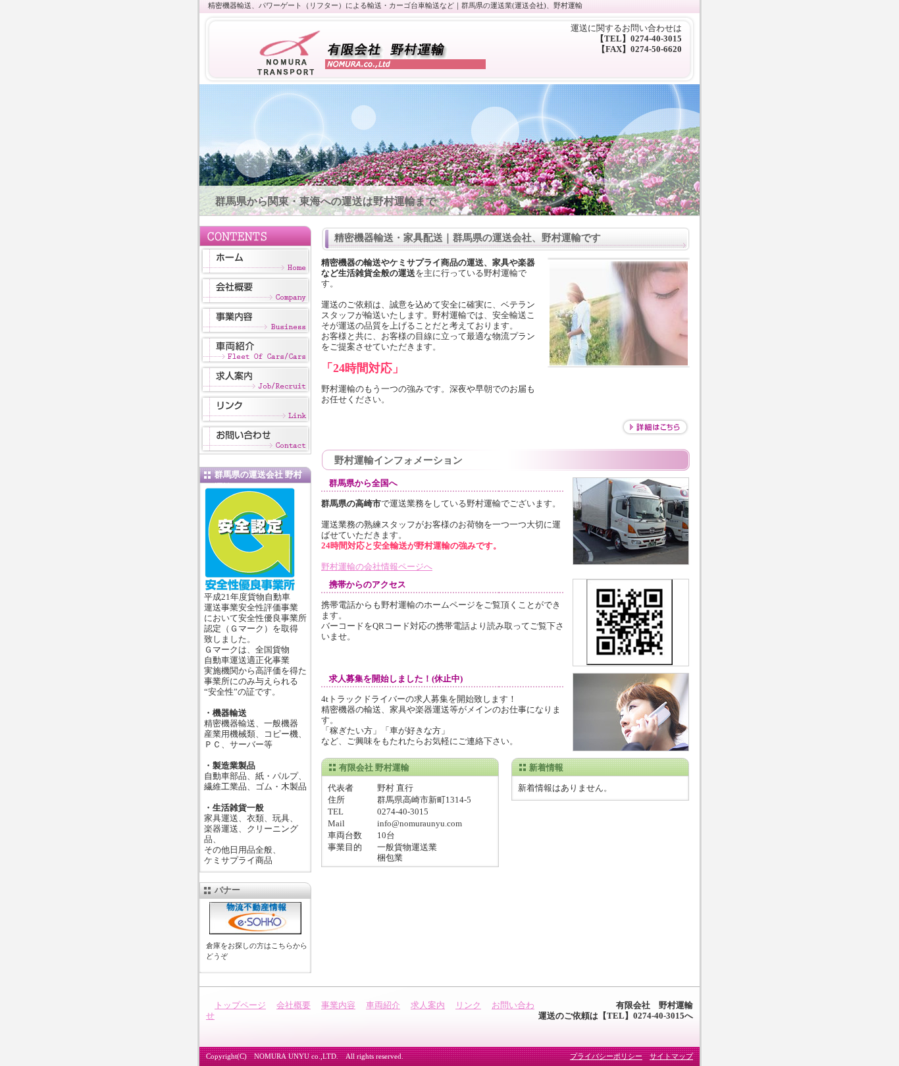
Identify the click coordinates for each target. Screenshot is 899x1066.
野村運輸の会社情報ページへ (376, 567)
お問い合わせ (255, 439)
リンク (255, 409)
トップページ (255, 261)
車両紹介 (255, 350)
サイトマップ (671, 1056)
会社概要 (255, 291)
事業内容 (255, 320)
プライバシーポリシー (606, 1056)
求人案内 (255, 379)
